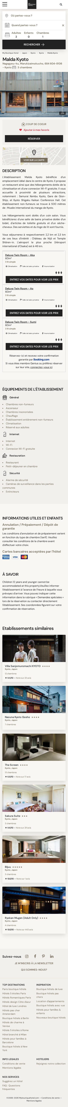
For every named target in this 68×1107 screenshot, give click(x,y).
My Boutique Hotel (10, 53)
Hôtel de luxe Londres (14, 1006)
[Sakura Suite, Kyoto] (34, 798)
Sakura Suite (12, 816)
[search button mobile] (61, 4)
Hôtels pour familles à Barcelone (14, 1040)
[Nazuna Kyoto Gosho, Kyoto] (34, 699)
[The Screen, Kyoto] (34, 747)
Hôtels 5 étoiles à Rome (15, 1030)
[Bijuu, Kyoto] (34, 849)
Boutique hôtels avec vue (50, 1005)
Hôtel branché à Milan (14, 1034)
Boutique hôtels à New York (14, 1048)
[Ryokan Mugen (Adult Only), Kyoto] (34, 900)
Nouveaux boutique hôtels (51, 1017)
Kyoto (33, 53)
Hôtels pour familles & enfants (48, 1011)
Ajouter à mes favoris (35, 130)
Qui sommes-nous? (34, 969)
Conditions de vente (13, 1063)
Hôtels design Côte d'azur (16, 1002)
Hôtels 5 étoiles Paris (14, 993)
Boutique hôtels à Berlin (15, 1018)
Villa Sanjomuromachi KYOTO (23, 666)
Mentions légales (11, 1067)
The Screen (12, 765)
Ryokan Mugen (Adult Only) (21, 918)
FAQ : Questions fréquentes (11, 1087)
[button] (3, 94)
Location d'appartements (50, 1001)
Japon (24, 53)
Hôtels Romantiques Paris (16, 997)
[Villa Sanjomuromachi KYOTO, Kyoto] (34, 648)
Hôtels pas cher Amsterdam (11, 1012)
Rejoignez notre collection (51, 1063)
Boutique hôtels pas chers (47, 995)
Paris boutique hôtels (14, 989)
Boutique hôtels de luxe (49, 989)
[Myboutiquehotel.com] (32, 4)
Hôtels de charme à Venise (13, 1024)
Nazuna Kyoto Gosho (17, 717)
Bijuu (8, 867)
